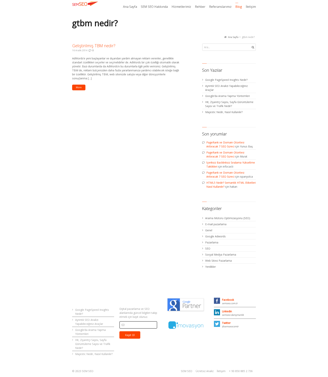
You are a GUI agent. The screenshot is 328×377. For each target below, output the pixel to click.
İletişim (221, 371)
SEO (207, 248)
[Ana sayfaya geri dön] (85, 3)
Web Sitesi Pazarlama (218, 260)
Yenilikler (210, 266)
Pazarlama (211, 242)
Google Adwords (215, 236)
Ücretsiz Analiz (205, 371)
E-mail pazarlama (215, 224)
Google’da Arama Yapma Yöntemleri (227, 96)
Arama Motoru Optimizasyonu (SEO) (227, 218)
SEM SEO (186, 371)
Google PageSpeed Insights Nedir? (226, 80)
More (79, 87)
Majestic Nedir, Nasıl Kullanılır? (224, 112)
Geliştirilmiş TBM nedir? (93, 45)
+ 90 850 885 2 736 (241, 371)
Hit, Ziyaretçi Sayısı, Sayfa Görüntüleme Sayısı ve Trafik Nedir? (229, 104)
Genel (208, 230)
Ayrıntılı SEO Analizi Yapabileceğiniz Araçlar (226, 88)
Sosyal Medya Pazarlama (220, 254)
